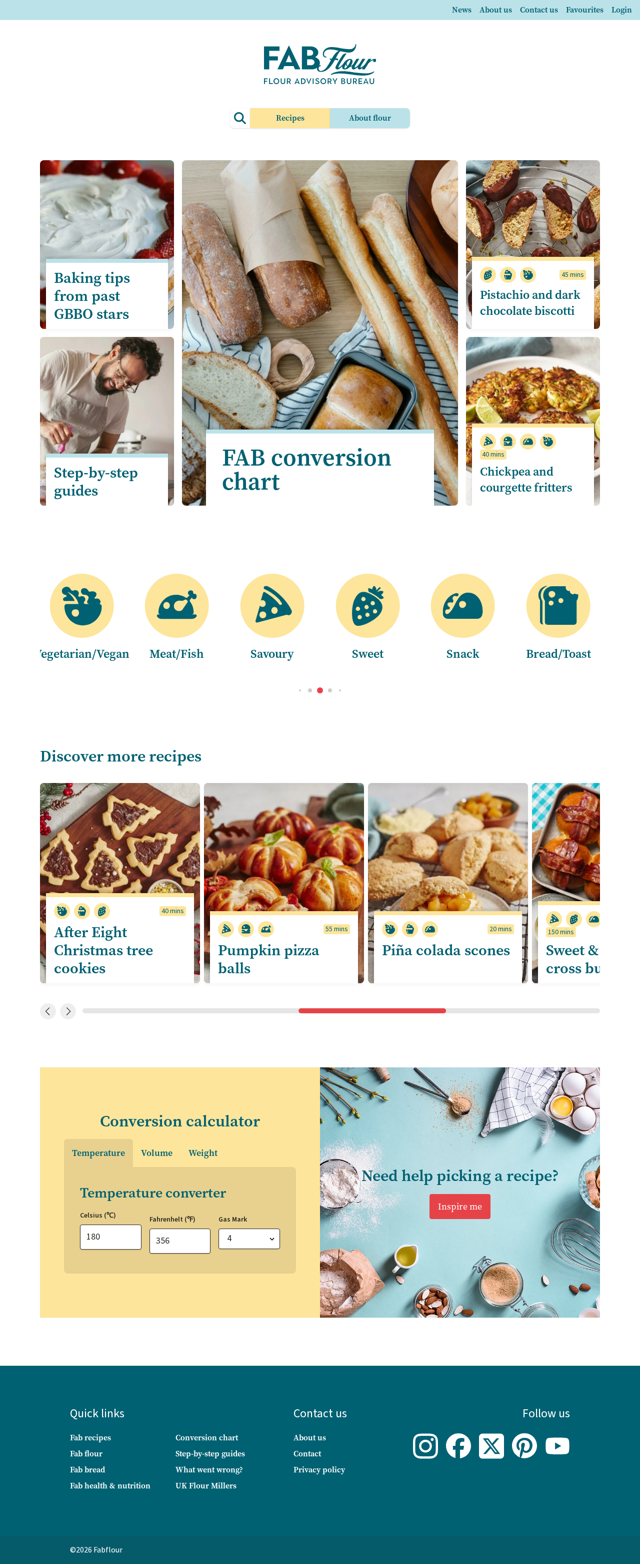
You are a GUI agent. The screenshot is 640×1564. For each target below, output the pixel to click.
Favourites (585, 10)
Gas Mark (232, 1220)
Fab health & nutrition (110, 1485)
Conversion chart (207, 1437)
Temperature (98, 1153)
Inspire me (460, 1207)
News (462, 10)
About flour (370, 118)
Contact (307, 1453)
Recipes (290, 118)
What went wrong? (209, 1469)
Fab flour (86, 1453)
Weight (203, 1153)
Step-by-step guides (210, 1453)
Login (622, 10)
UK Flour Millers (206, 1485)
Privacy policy (319, 1469)
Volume (156, 1153)
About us (496, 10)
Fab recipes (90, 1437)
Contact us (539, 10)
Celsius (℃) (98, 1216)
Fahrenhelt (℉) (173, 1220)
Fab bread (87, 1469)
